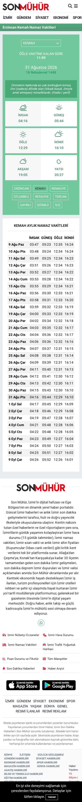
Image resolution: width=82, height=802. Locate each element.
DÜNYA (49, 706)
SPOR (77, 17)
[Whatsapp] (41, 623)
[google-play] (59, 686)
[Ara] (70, 6)
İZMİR (7, 17)
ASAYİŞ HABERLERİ (15, 770)
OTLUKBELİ (21, 196)
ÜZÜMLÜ (43, 205)
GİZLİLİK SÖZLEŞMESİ (51, 754)
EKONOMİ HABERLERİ (16, 762)
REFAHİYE (42, 196)
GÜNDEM (24, 17)
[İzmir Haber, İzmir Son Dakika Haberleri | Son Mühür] (26, 6)
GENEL (62, 706)
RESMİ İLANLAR (28, 711)
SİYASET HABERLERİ (48, 758)
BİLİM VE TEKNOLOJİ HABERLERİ (23, 773)
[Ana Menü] (76, 6)
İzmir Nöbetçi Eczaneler (23, 635)
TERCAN (60, 196)
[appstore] (23, 686)
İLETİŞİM (25, 754)
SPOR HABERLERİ (47, 762)
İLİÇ (57, 205)
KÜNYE (8, 754)
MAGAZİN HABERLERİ (17, 766)
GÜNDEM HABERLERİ (16, 758)
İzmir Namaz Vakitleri (22, 645)
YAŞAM (35, 706)
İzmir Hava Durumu (60, 635)
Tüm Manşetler (57, 659)
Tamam (52, 797)
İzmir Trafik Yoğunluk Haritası (59, 647)
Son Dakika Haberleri (21, 668)
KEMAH (40, 188)
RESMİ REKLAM (54, 711)
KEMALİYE (59, 188)
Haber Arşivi (56, 668)
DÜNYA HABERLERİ (48, 766)
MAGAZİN (20, 706)
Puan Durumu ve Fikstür (23, 659)
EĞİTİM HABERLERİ (15, 777)
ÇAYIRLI (25, 205)
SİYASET (42, 17)
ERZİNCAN (21, 188)
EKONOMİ (60, 17)
